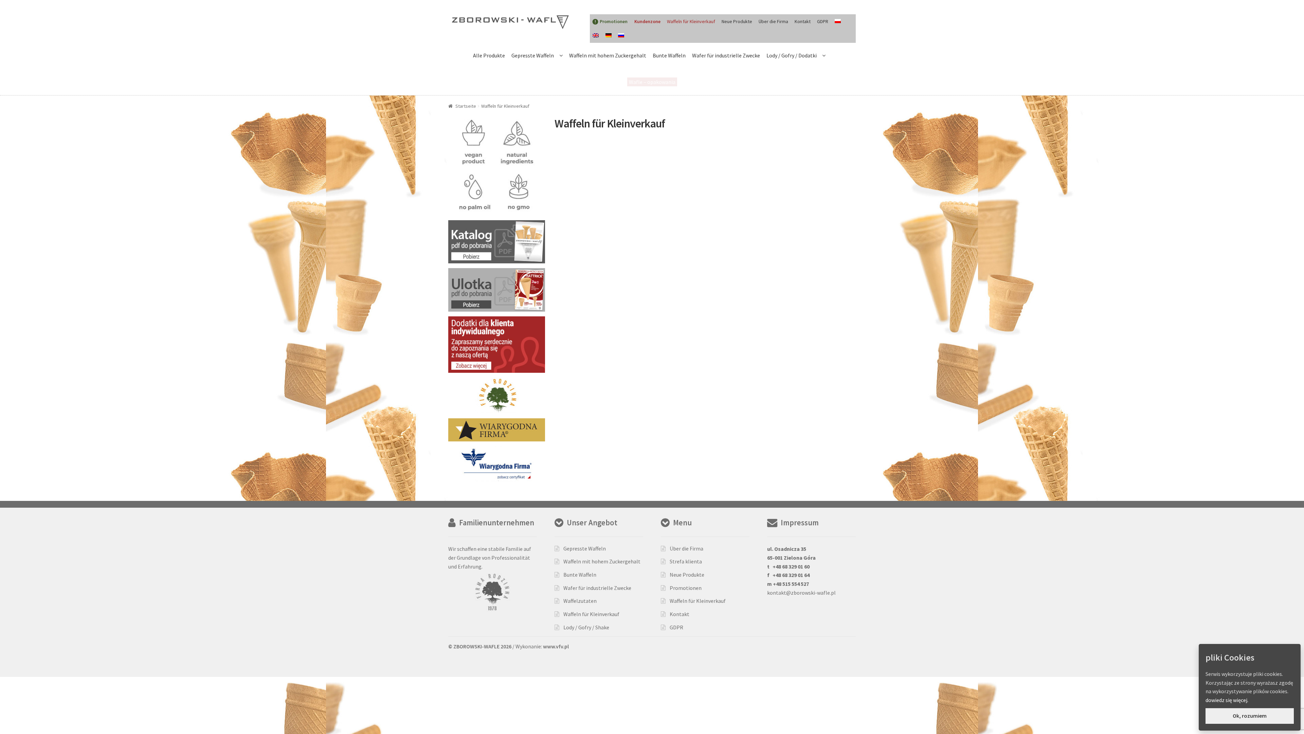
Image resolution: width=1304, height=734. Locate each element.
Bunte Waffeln (669, 55)
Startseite (465, 106)
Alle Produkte (489, 55)
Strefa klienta (686, 561)
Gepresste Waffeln (532, 55)
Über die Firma (773, 21)
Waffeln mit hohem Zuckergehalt (607, 55)
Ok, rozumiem (1250, 715)
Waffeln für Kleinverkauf (691, 21)
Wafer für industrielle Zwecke (726, 55)
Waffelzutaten (580, 600)
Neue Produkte (737, 21)
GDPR (822, 21)
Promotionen (686, 587)
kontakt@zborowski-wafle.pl (801, 592)
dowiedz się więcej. (1227, 700)
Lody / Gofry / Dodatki (791, 55)
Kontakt (803, 21)
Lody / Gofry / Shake (586, 627)
